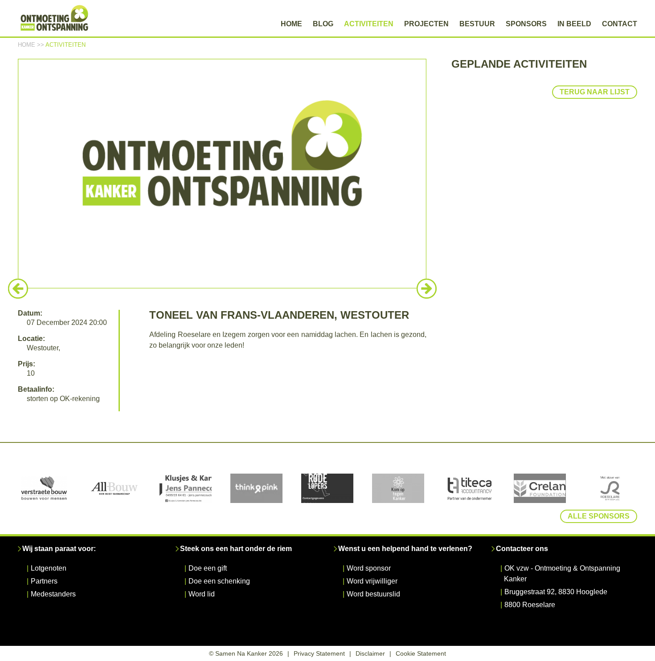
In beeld (574, 24)
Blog (323, 24)
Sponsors (526, 24)
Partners (44, 581)
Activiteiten (368, 24)
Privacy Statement (319, 653)
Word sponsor (369, 568)
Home (291, 24)
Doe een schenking (219, 581)
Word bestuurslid (373, 594)
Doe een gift (207, 568)
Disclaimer (370, 653)
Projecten (426, 24)
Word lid (201, 594)
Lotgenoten (48, 568)
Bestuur (477, 24)
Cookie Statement (421, 653)
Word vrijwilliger (372, 581)
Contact (619, 24)
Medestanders (53, 594)
